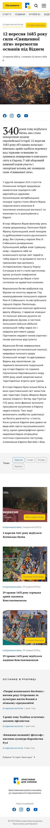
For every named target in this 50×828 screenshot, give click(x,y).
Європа (18, 460)
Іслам (30, 460)
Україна (18, 466)
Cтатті (7, 14)
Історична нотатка (13, 24)
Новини (20, 14)
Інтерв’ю (34, 14)
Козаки (41, 460)
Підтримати (12, 5)
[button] (44, 5)
